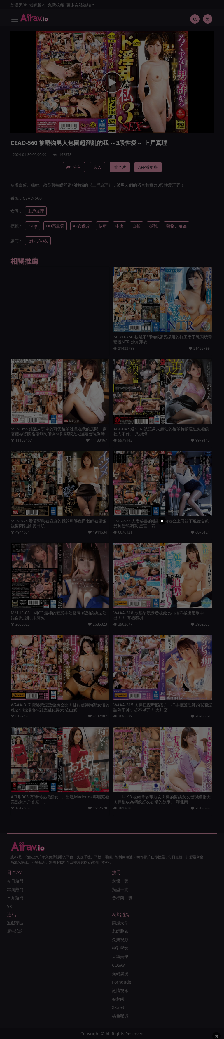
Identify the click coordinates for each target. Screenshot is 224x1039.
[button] (162, 521)
